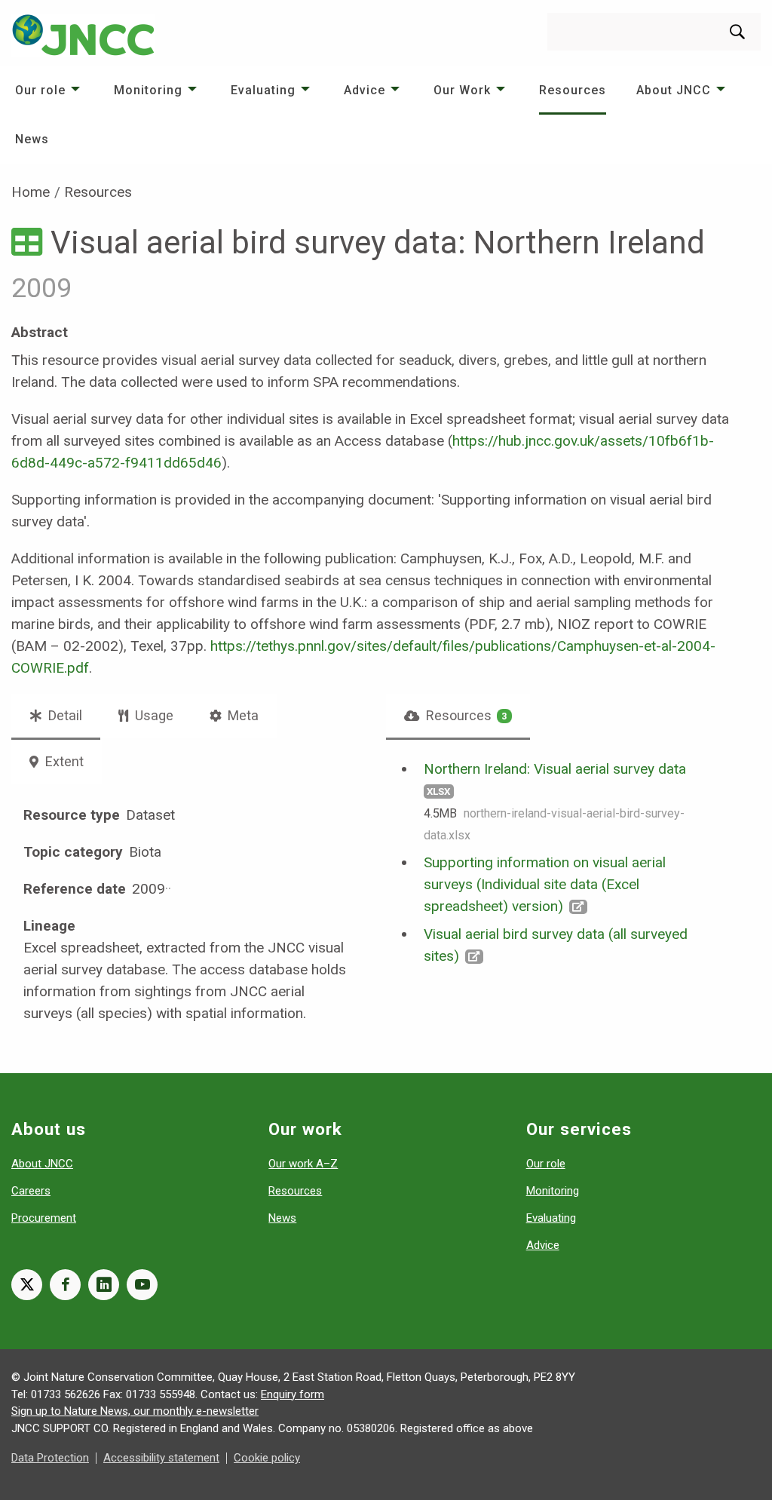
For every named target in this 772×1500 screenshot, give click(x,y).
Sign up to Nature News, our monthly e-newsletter (135, 1411)
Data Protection (50, 1458)
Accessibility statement (161, 1458)
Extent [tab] (63, 761)
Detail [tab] (63, 715)
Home (30, 192)
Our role (40, 90)
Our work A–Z (303, 1163)
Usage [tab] (152, 715)
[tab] (458, 716)
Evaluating (263, 90)
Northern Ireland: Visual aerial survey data (555, 769)
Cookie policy (267, 1458)
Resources (572, 90)
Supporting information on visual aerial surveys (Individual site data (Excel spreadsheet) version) (545, 884)
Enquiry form (292, 1394)
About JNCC (673, 90)
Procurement (43, 1218)
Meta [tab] (242, 715)
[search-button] (737, 32)
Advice (364, 90)
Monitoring (148, 90)
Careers (31, 1191)
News (32, 139)
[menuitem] (49, 90)
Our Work (462, 90)
